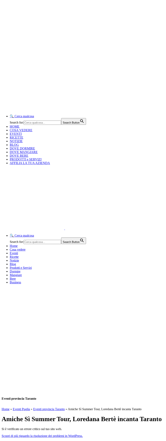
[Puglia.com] (74, 228)
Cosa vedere (18, 249)
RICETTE (16, 137)
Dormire (15, 271)
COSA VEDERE (21, 130)
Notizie (14, 260)
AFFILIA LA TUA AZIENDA (30, 163)
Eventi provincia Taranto (49, 409)
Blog (13, 264)
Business (15, 282)
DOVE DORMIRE (22, 148)
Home (14, 246)
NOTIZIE (16, 141)
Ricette (14, 256)
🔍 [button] (22, 116)
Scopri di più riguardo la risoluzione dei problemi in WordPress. (42, 436)
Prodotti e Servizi (21, 267)
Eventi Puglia (21, 409)
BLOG (14, 144)
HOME (14, 126)
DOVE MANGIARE (24, 152)
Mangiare (16, 275)
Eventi (14, 253)
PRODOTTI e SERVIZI (26, 159)
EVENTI (16, 134)
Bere (13, 278)
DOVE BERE (19, 155)
